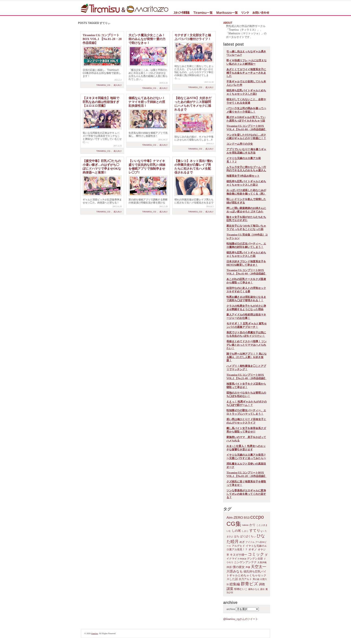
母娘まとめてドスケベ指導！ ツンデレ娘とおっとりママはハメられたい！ (246, 345)
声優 (248, 567)
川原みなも (234, 571)
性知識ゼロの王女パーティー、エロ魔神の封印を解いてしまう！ (246, 245)
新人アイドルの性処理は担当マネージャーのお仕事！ (246, 316)
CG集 (233, 523)
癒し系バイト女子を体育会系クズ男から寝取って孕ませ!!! (246, 430)
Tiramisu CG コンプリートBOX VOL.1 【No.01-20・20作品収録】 (102, 38)
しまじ (245, 531)
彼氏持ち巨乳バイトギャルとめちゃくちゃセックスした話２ (246, 183)
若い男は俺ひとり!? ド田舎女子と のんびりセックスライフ (246, 421)
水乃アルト (245, 579)
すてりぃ (256, 530)
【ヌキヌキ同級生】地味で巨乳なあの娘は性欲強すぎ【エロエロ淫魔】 (101, 101)
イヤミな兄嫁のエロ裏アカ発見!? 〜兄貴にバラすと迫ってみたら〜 (246, 456)
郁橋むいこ (240, 589)
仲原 (229, 567)
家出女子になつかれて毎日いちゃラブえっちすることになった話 (246, 227)
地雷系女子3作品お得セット (243, 175)
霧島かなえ (253, 589)
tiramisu (94, 633)
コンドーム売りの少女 (239, 143)
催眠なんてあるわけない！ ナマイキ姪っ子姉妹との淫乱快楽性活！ (147, 101)
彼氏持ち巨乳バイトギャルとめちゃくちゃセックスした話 (246, 254)
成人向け (118, 85)
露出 (262, 589)
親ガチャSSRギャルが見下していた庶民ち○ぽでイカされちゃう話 (245, 119)
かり (252, 524)
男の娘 (256, 579)
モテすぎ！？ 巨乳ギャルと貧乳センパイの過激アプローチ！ (246, 325)
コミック (256, 554)
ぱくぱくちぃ (248, 536)
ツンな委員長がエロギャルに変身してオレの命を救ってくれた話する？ (246, 494)
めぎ (242, 542)
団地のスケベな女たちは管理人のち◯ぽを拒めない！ (246, 394)
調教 (262, 584)
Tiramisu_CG (103, 85)
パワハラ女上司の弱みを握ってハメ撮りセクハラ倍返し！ (246, 110)
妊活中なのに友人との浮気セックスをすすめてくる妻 (246, 289)
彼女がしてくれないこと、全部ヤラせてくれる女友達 (246, 101)
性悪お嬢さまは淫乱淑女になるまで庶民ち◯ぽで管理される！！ (246, 298)
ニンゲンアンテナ (245, 562)
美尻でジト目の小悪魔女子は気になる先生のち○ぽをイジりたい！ (246, 334)
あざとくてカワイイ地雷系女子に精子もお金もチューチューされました (246, 73)
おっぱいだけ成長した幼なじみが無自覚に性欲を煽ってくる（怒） (246, 192)
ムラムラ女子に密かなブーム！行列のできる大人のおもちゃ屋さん (246, 169)
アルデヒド (238, 545)
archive (230, 609)
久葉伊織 (262, 562)
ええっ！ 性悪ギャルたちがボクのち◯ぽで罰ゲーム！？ (246, 403)
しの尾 (236, 530)
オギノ (252, 549)
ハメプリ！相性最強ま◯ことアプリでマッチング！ (246, 367)
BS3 (246, 517)
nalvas (245, 525)
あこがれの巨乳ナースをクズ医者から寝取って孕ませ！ (246, 281)
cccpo (257, 517)
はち (236, 536)
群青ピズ (249, 583)
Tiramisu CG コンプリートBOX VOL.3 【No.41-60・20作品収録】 (246, 272)
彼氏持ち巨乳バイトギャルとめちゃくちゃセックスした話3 (246, 92)
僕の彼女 (239, 567)
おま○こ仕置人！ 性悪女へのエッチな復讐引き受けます (246, 447)
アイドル (250, 542)
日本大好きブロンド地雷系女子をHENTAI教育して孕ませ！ (246, 263)
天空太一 (258, 567)
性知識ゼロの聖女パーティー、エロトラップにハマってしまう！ (246, 412)
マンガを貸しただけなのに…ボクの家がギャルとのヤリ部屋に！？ (246, 136)
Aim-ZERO (234, 518)
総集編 (235, 584)
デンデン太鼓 (255, 558)
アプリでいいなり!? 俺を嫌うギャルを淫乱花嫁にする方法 (246, 151)
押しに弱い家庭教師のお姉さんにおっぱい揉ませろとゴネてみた (246, 210)
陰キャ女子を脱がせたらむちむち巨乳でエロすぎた (246, 218)
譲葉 (229, 589)
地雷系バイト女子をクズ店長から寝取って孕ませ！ (246, 385)
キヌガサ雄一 (238, 554)
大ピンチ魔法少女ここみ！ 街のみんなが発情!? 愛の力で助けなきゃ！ (147, 38)
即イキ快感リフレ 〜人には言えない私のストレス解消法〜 (246, 62)
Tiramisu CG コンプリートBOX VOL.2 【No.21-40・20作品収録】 (246, 376)
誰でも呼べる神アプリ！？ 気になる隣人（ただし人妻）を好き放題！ (246, 357)
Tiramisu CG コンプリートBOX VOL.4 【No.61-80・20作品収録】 (246, 127)
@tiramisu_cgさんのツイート (240, 619)
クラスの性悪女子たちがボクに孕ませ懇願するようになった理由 (246, 307)
